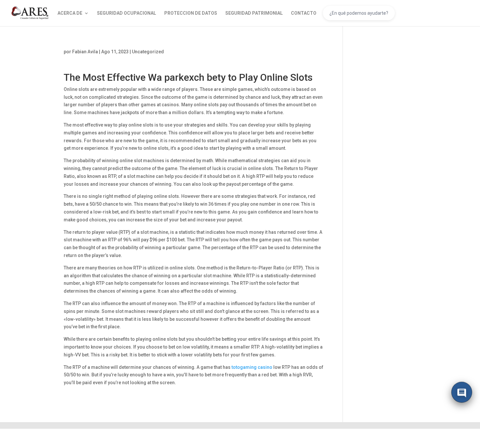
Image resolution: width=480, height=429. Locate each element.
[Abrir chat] (461, 393)
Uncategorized (148, 51)
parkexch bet (192, 77)
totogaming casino (252, 367)
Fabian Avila (85, 51)
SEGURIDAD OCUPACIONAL (126, 13)
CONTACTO (303, 13)
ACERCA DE (69, 13)
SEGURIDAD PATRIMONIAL (254, 13)
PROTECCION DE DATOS (190, 13)
